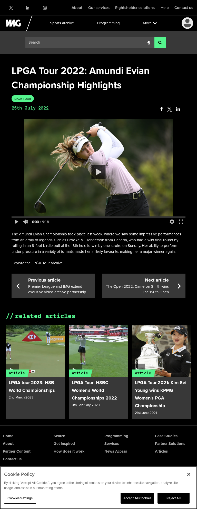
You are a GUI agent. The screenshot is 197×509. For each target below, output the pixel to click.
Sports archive (62, 23)
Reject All (173, 498)
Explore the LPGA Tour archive (37, 263)
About (77, 8)
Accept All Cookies (137, 498)
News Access (115, 451)
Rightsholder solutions (135, 8)
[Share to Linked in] (178, 109)
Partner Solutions (170, 443)
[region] (98, 487)
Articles (161, 451)
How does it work (69, 451)
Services (111, 443)
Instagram (45, 7)
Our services (99, 8)
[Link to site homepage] (16, 29)
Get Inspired (64, 443)
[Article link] (35, 351)
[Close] (188, 474)
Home (8, 436)
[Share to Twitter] (169, 109)
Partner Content (17, 451)
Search (59, 436)
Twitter (11, 7)
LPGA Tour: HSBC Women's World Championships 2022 (94, 390)
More (147, 23)
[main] (98, 239)
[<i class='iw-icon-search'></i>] (160, 42)
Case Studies (166, 436)
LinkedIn (28, 7)
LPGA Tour (22, 98)
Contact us (183, 8)
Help (165, 8)
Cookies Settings (20, 498)
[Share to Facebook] (161, 109)
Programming (108, 23)
